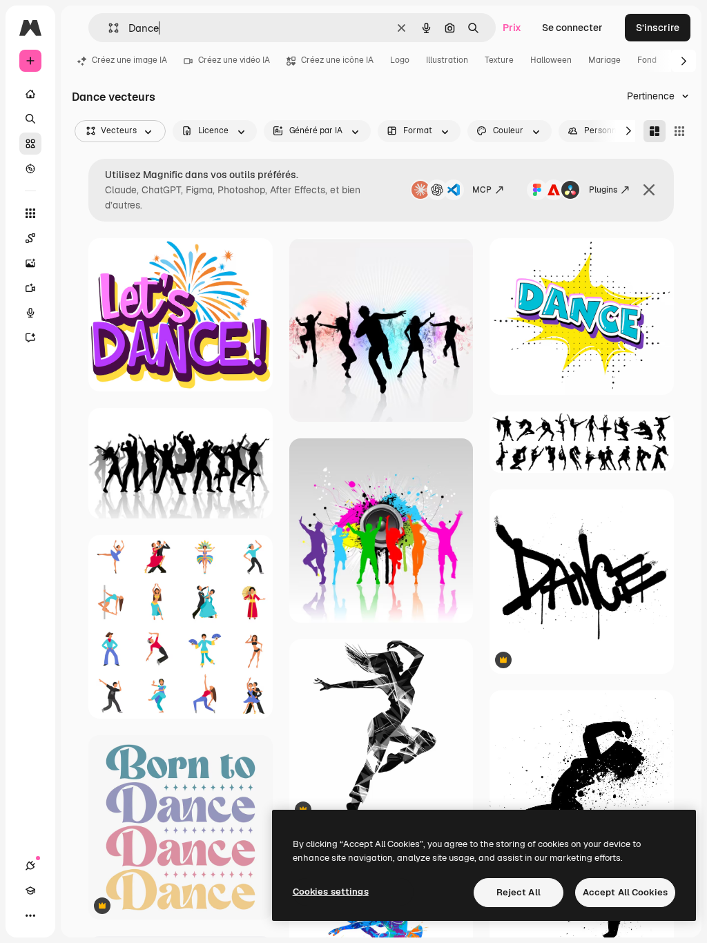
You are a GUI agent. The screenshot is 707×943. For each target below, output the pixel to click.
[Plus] (30, 915)
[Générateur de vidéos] (30, 288)
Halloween (551, 60)
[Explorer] (30, 168)
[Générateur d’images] (30, 263)
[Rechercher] (30, 119)
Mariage (604, 60)
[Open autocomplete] (108, 28)
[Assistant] (30, 338)
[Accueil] (30, 94)
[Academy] (30, 890)
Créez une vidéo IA (234, 60)
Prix (512, 27)
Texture (499, 60)
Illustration (447, 60)
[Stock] (30, 144)
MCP (482, 189)
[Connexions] (30, 866)
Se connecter (572, 27)
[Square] (679, 131)
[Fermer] (649, 190)
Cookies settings (331, 891)
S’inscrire (657, 27)
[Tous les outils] (30, 213)
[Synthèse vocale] (30, 313)
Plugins (603, 189)
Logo (399, 60)
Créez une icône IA (337, 60)
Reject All (518, 892)
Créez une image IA (129, 60)
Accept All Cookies (625, 892)
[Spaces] (30, 238)
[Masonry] (654, 131)
